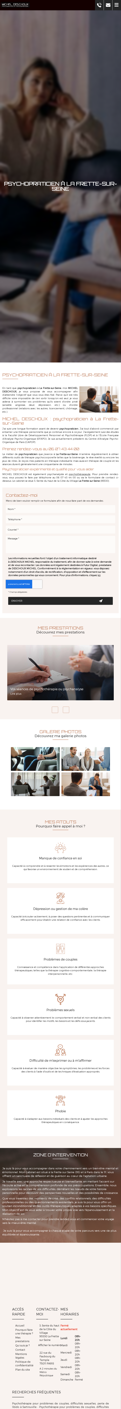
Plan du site (22, 1369)
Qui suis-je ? (22, 1345)
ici (99, 575)
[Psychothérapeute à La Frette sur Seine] (35, 784)
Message (60, 533)
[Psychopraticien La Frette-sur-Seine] (99, 399)
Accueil (19, 1325)
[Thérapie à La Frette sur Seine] (35, 759)
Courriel (60, 523)
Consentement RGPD (60, 553)
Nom (60, 502)
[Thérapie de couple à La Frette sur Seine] (85, 759)
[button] (116, 5)
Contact (20, 1349)
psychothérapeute (79, 474)
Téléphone (60, 513)
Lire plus (16, 693)
